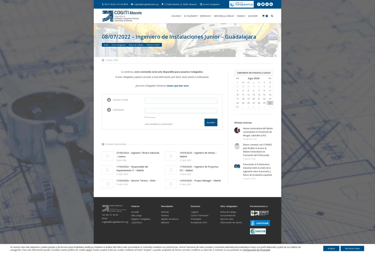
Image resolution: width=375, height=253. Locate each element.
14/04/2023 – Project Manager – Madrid (200, 180)
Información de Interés (231, 222)
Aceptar (331, 248)
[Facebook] (259, 4)
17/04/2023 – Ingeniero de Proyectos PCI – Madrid (199, 168)
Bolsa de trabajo (136, 44)
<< (237, 78)
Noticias (165, 212)
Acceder (135, 212)
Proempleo (196, 219)
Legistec (195, 212)
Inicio (106, 44)
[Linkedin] (267, 4)
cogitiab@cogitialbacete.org (146, 4)
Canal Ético (136, 222)
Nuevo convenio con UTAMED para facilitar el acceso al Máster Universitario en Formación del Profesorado (257, 150)
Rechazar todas (352, 248)
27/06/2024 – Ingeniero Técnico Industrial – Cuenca (137, 154)
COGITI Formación (199, 215)
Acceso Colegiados (211, 4)
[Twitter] (263, 4)
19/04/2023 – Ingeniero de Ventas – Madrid (198, 154)
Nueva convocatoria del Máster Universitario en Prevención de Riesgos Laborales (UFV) (258, 132)
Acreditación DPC (199, 222)
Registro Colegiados (140, 219)
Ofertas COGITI (153, 44)
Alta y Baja (136, 215)
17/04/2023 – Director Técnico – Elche (135, 180)
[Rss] (271, 4)
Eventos (165, 215)
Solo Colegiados (118, 44)
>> (270, 78)
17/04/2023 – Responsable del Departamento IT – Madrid (132, 168)
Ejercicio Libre (226, 219)
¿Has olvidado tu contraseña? (159, 124)
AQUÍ (89, 249)
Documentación (228, 215)
